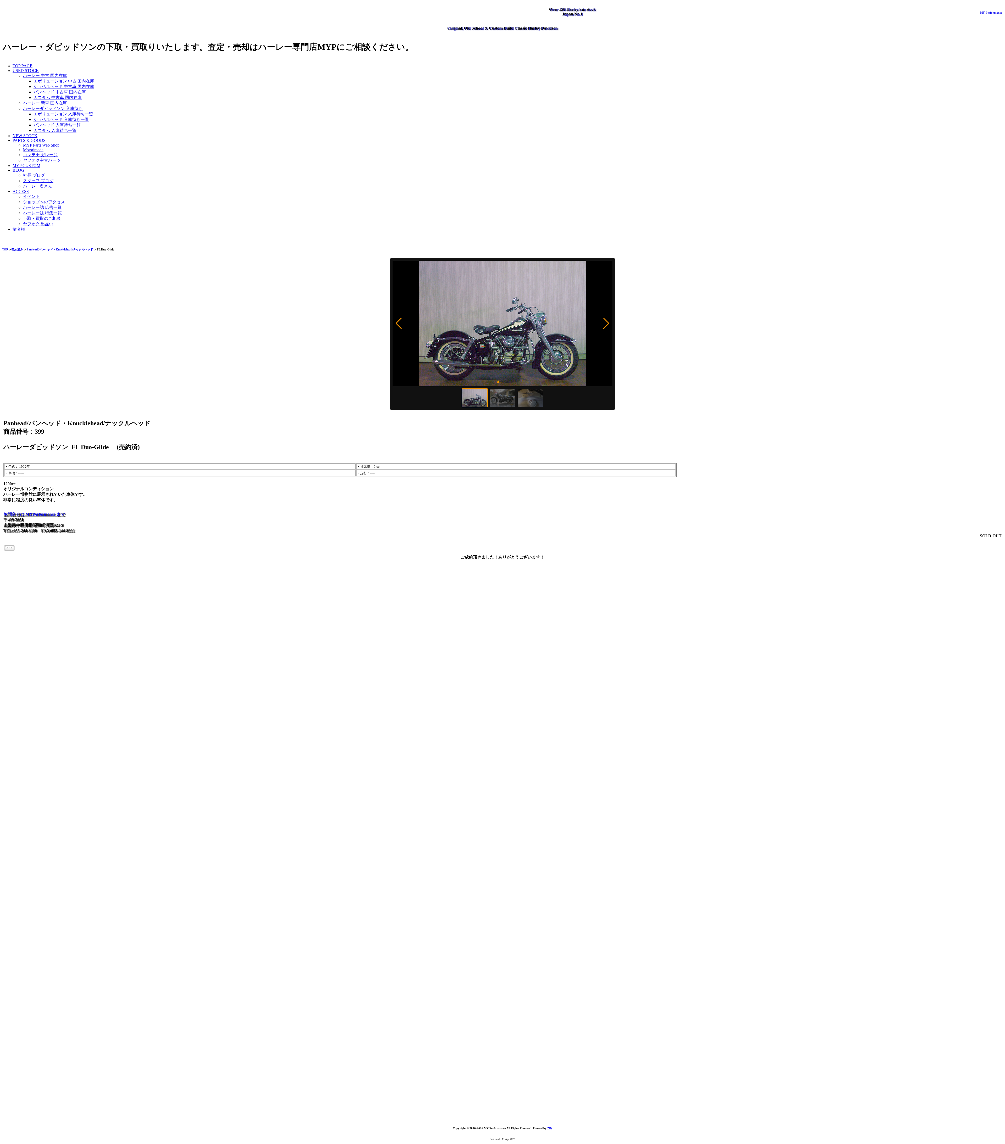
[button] (398, 323)
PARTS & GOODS (29, 140)
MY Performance (991, 12)
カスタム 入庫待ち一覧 (55, 130)
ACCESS (21, 191)
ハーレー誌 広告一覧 (42, 207)
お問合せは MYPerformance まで (34, 514)
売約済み (17, 249)
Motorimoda (33, 150)
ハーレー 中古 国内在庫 (45, 75)
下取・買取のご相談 (42, 218)
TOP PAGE (22, 66)
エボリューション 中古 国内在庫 (64, 81)
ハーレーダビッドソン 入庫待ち (53, 108)
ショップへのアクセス (44, 202)
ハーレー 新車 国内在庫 (45, 103)
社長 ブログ (34, 175)
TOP (5, 249)
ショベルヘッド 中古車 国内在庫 (64, 86)
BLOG (18, 170)
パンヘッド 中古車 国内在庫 (60, 92)
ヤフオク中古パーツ (42, 160)
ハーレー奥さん (37, 186)
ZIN (549, 1128)
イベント (31, 196)
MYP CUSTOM (26, 165)
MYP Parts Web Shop (41, 145)
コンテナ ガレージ (40, 155)
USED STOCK (26, 70)
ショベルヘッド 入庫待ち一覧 (61, 119)
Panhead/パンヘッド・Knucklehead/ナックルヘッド (60, 249)
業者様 (19, 229)
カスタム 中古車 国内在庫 (58, 97)
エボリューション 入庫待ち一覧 (63, 114)
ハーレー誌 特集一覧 (42, 213)
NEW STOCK (25, 135)
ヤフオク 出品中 (38, 224)
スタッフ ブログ (38, 180)
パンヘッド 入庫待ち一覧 (57, 125)
